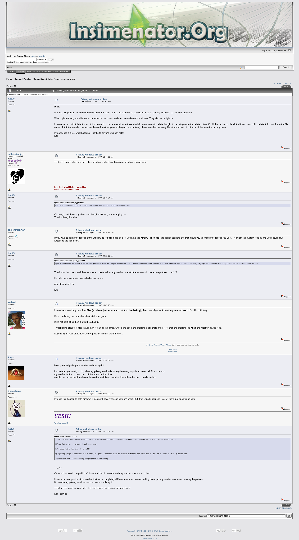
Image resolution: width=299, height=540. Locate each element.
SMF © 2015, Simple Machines (160, 531)
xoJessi (12, 302)
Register (64, 72)
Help (29, 72)
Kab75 (11, 98)
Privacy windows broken (65, 79)
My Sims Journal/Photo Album (158, 345)
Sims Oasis (172, 352)
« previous (279, 83)
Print (286, 87)
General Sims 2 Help (42, 79)
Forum (21, 72)
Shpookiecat (14, 391)
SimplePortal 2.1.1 (149, 538)
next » (288, 83)
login (33, 56)
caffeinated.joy (16, 154)
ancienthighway (16, 230)
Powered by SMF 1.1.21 (136, 531)
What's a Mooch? (61, 423)
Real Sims (173, 349)
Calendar (46, 72)
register (42, 56)
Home (12, 72)
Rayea (11, 357)
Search (36, 72)
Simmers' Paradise (23, 79)
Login (55, 72)
